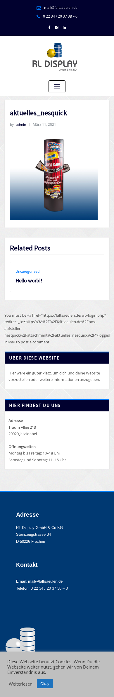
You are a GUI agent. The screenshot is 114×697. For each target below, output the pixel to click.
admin (18, 124)
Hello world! (28, 280)
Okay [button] (44, 683)
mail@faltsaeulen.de (60, 7)
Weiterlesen (20, 683)
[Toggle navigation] (57, 86)
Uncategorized (27, 271)
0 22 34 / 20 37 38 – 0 (60, 16)
